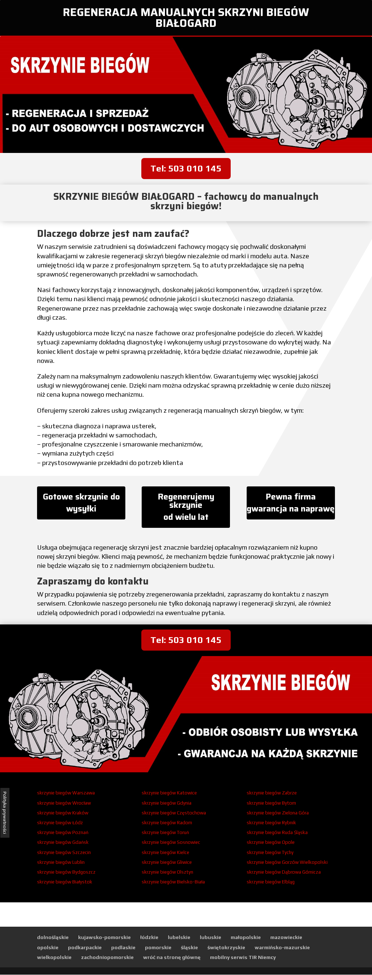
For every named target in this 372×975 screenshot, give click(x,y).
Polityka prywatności (5, 813)
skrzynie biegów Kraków (62, 813)
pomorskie (158, 947)
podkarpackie (85, 947)
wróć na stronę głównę (172, 957)
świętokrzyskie (226, 947)
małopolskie (246, 937)
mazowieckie (286, 937)
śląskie (189, 947)
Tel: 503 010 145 (186, 168)
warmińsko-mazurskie (282, 947)
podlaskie (123, 947)
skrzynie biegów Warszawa (66, 793)
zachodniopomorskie (107, 957)
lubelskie (179, 937)
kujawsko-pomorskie (104, 937)
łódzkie (149, 937)
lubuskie (210, 937)
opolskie (47, 947)
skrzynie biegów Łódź (60, 822)
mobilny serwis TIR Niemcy (243, 957)
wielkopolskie (54, 957)
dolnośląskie (53, 937)
